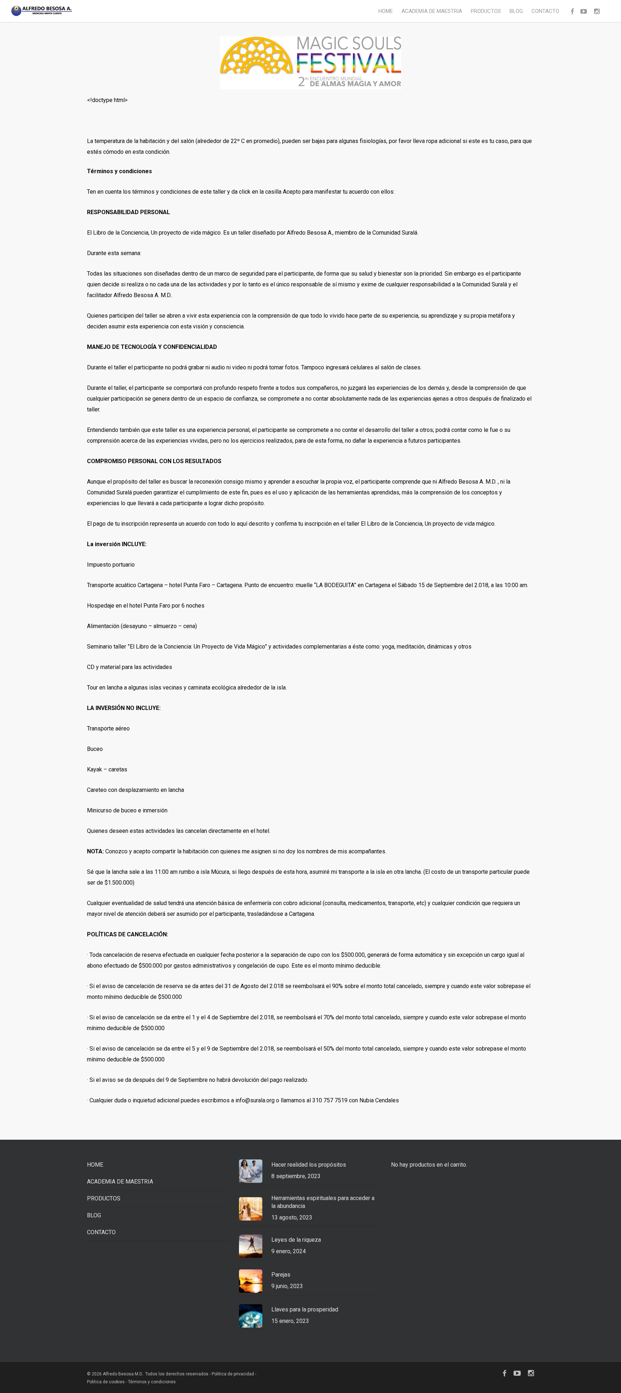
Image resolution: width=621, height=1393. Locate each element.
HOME (95, 1164)
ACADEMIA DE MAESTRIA (120, 1181)
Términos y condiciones (152, 1381)
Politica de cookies (106, 1381)
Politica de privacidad (233, 1373)
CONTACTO (101, 1232)
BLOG (94, 1215)
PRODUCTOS (103, 1198)
